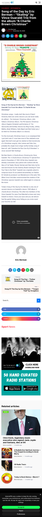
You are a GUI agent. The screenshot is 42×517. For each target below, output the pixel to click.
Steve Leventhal (7, 445)
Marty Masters (18, 456)
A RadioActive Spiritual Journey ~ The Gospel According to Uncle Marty (27, 452)
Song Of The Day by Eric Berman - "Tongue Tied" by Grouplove (22, 290)
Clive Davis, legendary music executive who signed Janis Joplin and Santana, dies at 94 (19, 440)
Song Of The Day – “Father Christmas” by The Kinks (24, 280)
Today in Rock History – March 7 (26, 477)
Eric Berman (12, 29)
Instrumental (15, 8)
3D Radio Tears (20, 464)
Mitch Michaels (18, 479)
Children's (5, 8)
